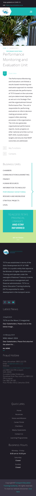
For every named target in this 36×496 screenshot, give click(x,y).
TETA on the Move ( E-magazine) (16, 320)
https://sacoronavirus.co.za (14, 5)
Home (4, 48)
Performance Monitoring (14, 192)
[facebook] (5, 302)
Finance (6, 179)
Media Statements (19, 430)
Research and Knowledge (14, 196)
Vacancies (19, 414)
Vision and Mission (19, 418)
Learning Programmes (18, 438)
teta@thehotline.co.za (15, 364)
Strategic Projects (11, 200)
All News (6, 348)
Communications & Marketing (16, 175)
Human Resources (11, 183)
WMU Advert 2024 (10, 338)
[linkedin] (9, 302)
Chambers (7, 170)
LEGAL (5, 205)
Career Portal (19, 422)
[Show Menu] (31, 11)
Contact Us (19, 434)
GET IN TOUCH (18, 238)
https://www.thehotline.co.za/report (16, 368)
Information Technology (14, 188)
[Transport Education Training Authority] (5, 12)
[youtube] (13, 302)
